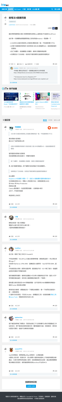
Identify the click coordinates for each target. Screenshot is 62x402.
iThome (35, 396)
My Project (17, 9)
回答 (13, 64)
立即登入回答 (31, 386)
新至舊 (50, 120)
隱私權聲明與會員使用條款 (25, 398)
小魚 (16, 217)
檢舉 (56, 64)
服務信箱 (53, 396)
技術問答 (10, 9)
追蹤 (37, 64)
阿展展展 (18, 127)
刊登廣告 (41, 396)
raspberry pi (12, 21)
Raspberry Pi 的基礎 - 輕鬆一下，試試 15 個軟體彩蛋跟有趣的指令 (30, 178)
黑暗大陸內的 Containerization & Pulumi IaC (56, 104)
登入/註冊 (57, 9)
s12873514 (12, 24)
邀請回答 (30, 64)
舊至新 (45, 120)
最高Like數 (57, 120)
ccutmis (16, 68)
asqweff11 (18, 349)
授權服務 (47, 396)
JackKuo (18, 248)
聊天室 (29, 9)
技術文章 (4, 9)
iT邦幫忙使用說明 (39, 398)
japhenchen (18, 317)
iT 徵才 (24, 9)
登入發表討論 (13, 82)
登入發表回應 (13, 207)
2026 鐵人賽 (35, 9)
